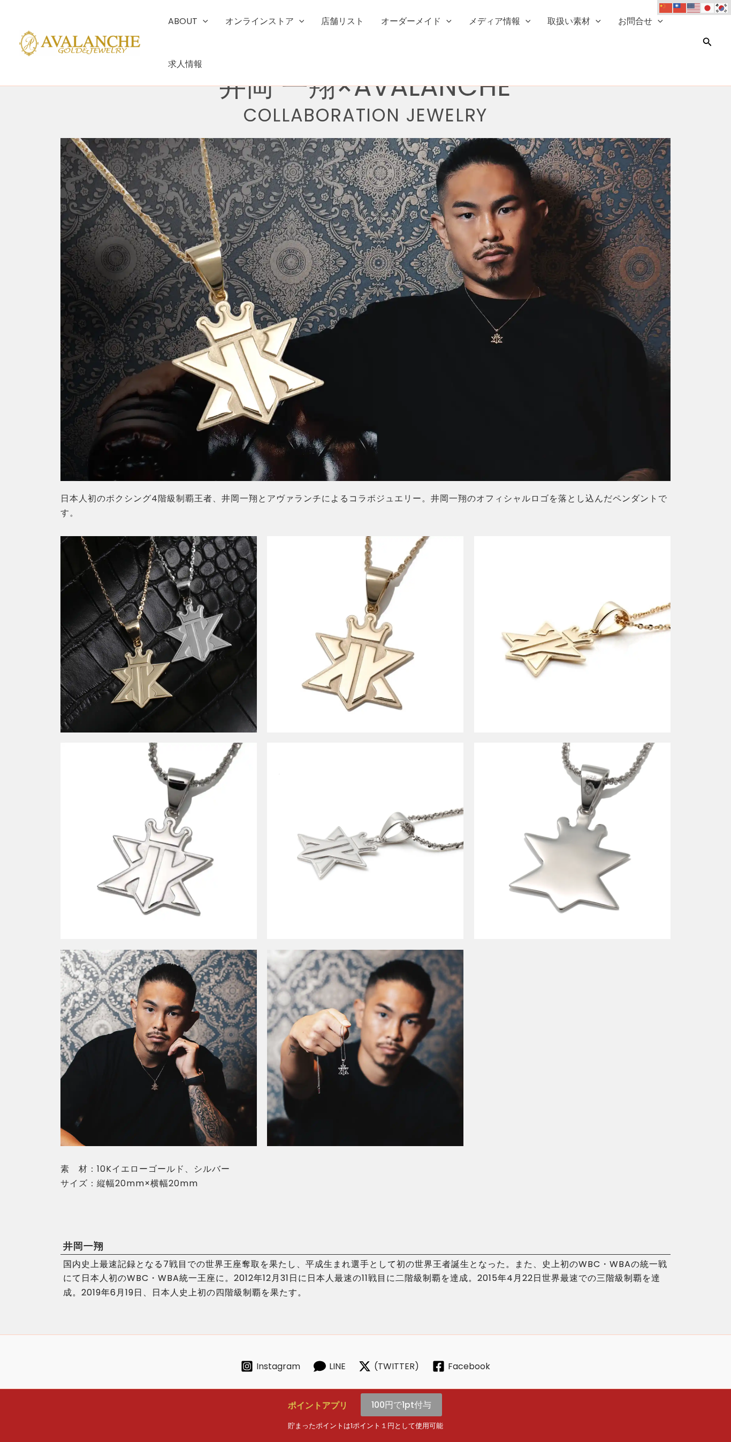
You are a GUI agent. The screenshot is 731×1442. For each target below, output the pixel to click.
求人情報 (185, 64)
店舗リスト (342, 21)
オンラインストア (259, 21)
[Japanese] (708, 7)
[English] (694, 7)
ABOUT (182, 21)
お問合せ (635, 21)
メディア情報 (494, 21)
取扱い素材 (568, 21)
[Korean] (722, 7)
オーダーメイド (411, 21)
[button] (202, 21)
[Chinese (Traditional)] (680, 7)
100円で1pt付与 (401, 1405)
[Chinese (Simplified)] (666, 7)
